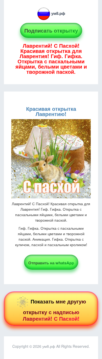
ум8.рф (58, 13)
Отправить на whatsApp (51, 263)
